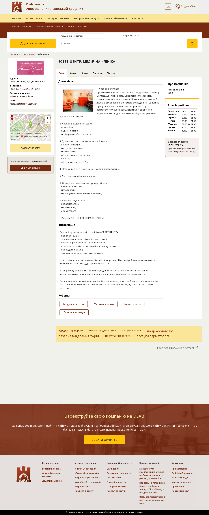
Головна (16, 18)
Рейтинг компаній (21, 26)
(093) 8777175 (17, 88)
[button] (186, 7)
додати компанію (104, 440)
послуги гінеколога (117, 336)
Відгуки (111, 73)
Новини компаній (77, 26)
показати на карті (30, 148)
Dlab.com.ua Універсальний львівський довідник (54, 6)
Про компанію (179, 468)
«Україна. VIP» (82, 486)
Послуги (97, 73)
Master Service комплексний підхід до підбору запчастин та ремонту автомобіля (151, 473)
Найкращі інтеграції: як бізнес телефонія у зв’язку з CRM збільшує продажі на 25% (152, 487)
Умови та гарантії (181, 482)
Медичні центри (73, 304)
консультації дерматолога (102, 330)
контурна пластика (131, 330)
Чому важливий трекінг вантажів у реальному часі (152, 500)
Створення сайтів (116, 486)
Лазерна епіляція (74, 312)
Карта (73, 73)
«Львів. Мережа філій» (87, 473)
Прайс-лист (178, 486)
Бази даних (113, 468)
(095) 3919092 (32, 88)
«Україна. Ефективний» (87, 477)
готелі (136, 35)
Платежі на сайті (181, 490)
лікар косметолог (160, 331)
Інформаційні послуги (86, 18)
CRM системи (114, 477)
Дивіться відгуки (30, 167)
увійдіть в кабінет (185, 151)
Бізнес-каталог (34, 18)
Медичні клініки (104, 304)
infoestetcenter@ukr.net (22, 96)
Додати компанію (33, 43)
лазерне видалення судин (79, 336)
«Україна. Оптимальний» (88, 482)
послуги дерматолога (153, 336)
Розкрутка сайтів (116, 490)
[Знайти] (192, 43)
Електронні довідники (119, 473)
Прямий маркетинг (117, 482)
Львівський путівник (115, 18)
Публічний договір (182, 473)
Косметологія (132, 304)
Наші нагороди (180, 477)
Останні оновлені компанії (49, 26)
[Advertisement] (30, 195)
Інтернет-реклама (58, 18)
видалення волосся (71, 331)
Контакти (137, 18)
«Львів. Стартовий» (85, 468)
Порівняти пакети (84, 490)
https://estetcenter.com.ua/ (23, 103)
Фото (85, 73)
